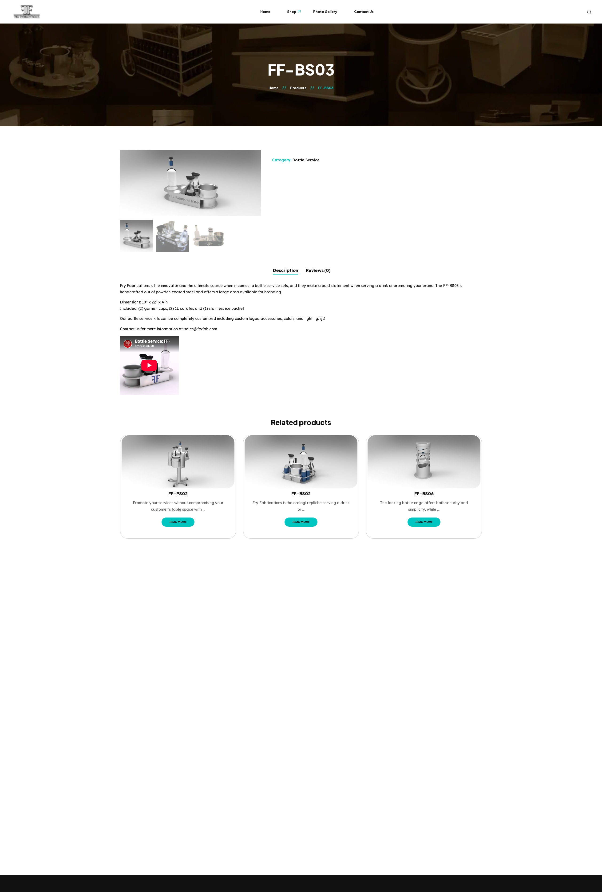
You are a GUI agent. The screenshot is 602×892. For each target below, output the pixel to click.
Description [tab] (285, 270)
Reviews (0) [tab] (318, 270)
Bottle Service (306, 160)
